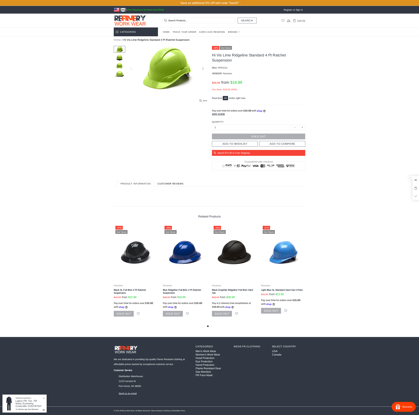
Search (247, 20)
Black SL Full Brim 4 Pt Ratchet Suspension (130, 291)
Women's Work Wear (208, 354)
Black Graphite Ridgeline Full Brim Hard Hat (232, 291)
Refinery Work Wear (130, 20)
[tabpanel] (135, 274)
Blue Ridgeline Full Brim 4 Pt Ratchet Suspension (182, 291)
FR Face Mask (204, 375)
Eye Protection (204, 361)
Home (117, 40)
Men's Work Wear (206, 351)
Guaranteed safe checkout (259, 161)
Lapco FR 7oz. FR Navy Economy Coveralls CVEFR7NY (29, 403)
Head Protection (205, 358)
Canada (276, 354)
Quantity (218, 122)
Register (288, 10)
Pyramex (118, 285)
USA (275, 351)
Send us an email (128, 393)
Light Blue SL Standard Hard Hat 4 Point (282, 290)
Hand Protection (205, 364)
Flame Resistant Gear (208, 368)
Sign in (299, 10)
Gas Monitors (203, 371)
